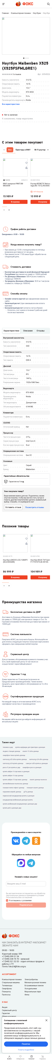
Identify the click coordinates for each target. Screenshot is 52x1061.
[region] (26, 150)
